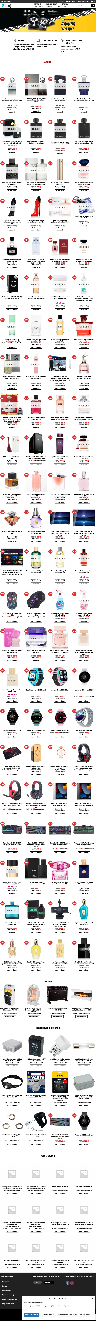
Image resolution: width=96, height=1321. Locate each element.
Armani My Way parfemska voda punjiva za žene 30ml (84, 184)
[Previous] (4, 20)
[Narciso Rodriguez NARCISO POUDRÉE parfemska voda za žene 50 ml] (84, 638)
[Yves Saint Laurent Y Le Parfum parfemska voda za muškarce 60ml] (84, 949)
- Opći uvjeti (5, 1282)
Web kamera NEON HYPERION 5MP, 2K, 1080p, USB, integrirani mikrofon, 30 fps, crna (60, 925)
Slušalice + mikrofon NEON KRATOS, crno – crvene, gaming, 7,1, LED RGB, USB (36, 806)
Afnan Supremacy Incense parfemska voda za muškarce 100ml (12, 100)
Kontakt (73, 1)
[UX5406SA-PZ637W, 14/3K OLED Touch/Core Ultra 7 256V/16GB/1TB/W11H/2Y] (36, 1210)
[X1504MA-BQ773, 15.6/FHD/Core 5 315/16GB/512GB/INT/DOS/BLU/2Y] (60, 1210)
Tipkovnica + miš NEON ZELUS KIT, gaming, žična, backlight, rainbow (12, 844)
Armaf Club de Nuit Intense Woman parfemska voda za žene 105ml (12, 142)
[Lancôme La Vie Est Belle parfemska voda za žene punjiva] (60, 481)
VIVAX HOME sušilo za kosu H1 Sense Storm (36, 1262)
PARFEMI (37, 9)
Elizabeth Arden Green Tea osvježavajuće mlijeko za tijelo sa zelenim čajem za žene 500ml (84, 299)
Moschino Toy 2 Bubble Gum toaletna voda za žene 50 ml (12, 652)
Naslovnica (61, 1)
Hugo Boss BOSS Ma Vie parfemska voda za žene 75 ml (36, 378)
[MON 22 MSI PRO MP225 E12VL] (12, 1248)
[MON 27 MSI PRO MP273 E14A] (84, 1174)
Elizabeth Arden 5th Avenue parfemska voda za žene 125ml (36, 298)
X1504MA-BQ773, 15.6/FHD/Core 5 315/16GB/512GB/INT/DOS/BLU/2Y (60, 1224)
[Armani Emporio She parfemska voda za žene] (60, 170)
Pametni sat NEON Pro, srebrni (84, 731)
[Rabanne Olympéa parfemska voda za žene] (60, 754)
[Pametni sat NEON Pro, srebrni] (84, 718)
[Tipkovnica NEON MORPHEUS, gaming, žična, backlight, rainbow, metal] (36, 830)
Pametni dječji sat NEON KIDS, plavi (36, 690)
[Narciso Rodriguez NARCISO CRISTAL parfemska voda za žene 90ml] (60, 638)
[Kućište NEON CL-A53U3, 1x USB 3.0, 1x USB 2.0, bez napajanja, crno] (36, 444)
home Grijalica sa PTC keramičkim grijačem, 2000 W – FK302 (36, 1009)
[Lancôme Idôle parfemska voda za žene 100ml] (36, 481)
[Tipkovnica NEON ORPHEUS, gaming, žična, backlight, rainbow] (60, 830)
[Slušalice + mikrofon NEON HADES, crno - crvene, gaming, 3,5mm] (84, 754)
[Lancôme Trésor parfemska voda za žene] (12, 519)
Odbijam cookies (48, 1315)
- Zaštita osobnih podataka (9, 1300)
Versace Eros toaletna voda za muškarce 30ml (12, 924)
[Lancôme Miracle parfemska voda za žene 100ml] (84, 481)
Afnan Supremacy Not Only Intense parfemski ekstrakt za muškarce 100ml (36, 100)
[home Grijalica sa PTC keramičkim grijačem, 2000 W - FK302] (36, 995)
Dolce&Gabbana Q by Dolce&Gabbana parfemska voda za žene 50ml (60, 261)
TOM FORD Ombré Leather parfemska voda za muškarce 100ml (36, 883)
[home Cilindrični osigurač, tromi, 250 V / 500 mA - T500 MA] (84, 1046)
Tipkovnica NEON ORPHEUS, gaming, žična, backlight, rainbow (60, 844)
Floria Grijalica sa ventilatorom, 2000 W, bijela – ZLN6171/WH (60, 1009)
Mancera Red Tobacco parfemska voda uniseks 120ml (84, 572)
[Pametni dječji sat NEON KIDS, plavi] (36, 677)
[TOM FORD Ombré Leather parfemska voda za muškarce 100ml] (36, 869)
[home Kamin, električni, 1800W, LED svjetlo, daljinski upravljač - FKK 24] (12, 995)
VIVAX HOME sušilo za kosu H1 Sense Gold (84, 1262)
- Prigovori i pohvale (7, 1304)
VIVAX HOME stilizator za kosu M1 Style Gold (60, 1262)
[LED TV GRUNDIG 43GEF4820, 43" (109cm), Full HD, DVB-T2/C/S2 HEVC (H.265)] (84, 519)
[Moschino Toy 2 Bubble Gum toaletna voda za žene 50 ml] (12, 638)
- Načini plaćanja (6, 1291)
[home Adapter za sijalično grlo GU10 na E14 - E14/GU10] (60, 1046)
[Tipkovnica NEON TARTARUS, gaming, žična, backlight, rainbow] (84, 830)
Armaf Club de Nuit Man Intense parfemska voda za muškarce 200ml (60, 143)
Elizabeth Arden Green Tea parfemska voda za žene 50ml (12, 340)
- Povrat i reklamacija (7, 1295)
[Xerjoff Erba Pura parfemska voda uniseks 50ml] (84, 910)
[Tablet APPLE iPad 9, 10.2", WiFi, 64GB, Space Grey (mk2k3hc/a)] (84, 791)
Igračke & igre (61, 6)
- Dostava (4, 1286)
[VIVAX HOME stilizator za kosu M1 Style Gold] (60, 1248)
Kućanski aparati (51, 4)
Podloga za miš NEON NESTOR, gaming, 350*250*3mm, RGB (12, 767)
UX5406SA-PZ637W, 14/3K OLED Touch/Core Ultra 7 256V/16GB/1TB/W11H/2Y (36, 1225)
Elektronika (37, 4)
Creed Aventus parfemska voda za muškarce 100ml (12, 261)
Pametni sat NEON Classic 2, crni (12, 731)
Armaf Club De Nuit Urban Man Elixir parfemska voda (12, 184)
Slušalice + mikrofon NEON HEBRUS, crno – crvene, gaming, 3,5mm (12, 805)
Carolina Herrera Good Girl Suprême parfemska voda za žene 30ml (12, 222)
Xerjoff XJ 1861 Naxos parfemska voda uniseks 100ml (36, 963)
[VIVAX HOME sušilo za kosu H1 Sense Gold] (84, 1248)
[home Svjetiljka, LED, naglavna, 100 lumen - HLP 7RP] (12, 1082)
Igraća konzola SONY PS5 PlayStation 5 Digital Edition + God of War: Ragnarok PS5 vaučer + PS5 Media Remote (60, 379)
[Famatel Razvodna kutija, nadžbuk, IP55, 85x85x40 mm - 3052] (12, 1046)
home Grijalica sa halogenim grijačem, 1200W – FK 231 (84, 1009)
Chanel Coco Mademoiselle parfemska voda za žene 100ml (60, 221)
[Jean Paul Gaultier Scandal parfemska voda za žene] (84, 364)
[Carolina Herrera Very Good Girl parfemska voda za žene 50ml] (36, 207)
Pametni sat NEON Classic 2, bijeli (84, 690)
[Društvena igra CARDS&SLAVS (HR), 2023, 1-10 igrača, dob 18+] (12, 284)
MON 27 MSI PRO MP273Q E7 (60, 1187)
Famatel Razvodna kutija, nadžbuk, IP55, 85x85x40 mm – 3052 (12, 1060)
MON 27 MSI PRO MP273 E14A (84, 1187)
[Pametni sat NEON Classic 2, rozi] (60, 718)
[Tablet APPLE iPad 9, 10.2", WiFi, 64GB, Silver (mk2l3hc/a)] (60, 791)
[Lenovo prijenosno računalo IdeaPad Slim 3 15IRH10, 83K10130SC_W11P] (12, 1174)
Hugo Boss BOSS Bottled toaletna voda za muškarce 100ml (12, 378)
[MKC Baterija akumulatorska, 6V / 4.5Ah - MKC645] (36, 1046)
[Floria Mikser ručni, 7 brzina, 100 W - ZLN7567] (36, 1122)
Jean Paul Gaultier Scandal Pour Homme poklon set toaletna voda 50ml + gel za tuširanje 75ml (12, 419)
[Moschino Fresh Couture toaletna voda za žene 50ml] (60, 600)
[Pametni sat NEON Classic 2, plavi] (36, 718)
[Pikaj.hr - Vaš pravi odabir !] (15, 5)
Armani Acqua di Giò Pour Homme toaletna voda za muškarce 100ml (36, 184)
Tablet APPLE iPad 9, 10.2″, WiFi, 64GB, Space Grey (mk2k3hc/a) (84, 805)
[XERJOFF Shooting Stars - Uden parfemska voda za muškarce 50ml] (12, 949)
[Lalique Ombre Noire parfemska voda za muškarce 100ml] (12, 481)
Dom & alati (38, 6)
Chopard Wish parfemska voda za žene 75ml (84, 217)
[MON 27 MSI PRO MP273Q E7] (60, 1174)
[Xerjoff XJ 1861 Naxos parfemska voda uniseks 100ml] (36, 949)
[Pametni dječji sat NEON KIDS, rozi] (60, 677)
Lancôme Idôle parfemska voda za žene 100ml (36, 495)
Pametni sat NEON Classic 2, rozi (60, 731)
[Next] (91, 20)
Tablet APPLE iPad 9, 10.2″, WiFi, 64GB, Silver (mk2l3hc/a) (60, 805)
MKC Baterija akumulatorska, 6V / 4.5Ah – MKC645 (36, 1060)
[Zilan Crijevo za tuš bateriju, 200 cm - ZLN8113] (12, 1122)
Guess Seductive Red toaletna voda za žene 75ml (84, 340)
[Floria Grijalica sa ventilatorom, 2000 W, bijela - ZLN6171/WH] (60, 995)
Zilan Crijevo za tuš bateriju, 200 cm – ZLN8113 (12, 1136)
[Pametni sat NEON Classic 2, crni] (12, 718)
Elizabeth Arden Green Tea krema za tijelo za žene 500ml (60, 298)
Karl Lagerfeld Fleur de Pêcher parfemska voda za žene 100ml (60, 419)
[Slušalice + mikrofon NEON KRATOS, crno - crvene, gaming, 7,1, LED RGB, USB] (36, 791)
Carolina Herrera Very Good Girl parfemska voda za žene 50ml (36, 221)
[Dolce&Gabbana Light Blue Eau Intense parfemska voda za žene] (36, 247)
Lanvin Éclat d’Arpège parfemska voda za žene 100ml (36, 533)
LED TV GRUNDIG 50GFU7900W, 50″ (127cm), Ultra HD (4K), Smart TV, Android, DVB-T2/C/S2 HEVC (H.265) (12, 573)
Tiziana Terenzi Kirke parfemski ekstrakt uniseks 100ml (12, 883)
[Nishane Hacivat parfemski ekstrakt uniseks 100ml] (12, 677)
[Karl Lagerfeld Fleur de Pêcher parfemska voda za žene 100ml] (60, 405)
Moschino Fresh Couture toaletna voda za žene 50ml (60, 614)
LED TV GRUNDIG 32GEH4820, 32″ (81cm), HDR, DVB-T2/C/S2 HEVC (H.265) (60, 534)
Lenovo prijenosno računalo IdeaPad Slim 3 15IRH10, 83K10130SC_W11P (12, 1188)
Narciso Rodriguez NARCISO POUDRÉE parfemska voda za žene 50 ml (84, 653)
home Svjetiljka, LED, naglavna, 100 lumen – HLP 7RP (12, 1096)
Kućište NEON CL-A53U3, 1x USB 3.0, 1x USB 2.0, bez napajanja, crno (36, 458)
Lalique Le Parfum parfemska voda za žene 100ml (83, 458)
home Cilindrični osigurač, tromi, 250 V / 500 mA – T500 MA (84, 1060)
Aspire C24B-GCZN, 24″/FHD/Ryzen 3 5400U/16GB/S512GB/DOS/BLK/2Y (36, 1188)
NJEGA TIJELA (48, 9)
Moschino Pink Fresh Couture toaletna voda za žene (84, 614)
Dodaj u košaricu (84, 153)
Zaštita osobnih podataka (64, 1306)
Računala (65, 4)
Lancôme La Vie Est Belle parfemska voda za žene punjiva (60, 495)
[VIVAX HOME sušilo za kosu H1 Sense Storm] (36, 1248)
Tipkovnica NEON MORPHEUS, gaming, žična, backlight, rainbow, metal (36, 845)
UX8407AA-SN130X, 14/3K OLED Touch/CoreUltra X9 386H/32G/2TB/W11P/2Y (12, 1225)
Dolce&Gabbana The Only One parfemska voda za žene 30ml (84, 261)
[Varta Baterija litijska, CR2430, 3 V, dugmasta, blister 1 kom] (36, 1082)
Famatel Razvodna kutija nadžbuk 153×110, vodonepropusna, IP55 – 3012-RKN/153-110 (84, 1097)
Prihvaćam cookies (31, 1315)
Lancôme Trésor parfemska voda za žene (12, 533)
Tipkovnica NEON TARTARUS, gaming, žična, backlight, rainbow (84, 844)
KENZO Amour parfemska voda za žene (12, 458)
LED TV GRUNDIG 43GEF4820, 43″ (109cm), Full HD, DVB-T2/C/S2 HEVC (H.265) (84, 534)
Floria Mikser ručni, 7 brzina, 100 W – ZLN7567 (36, 1136)
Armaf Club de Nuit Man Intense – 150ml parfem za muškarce (36, 142)
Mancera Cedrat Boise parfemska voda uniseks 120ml (60, 572)
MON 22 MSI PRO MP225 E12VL (12, 1261)
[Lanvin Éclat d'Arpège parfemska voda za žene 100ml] (36, 519)
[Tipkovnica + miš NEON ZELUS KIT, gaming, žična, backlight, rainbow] (12, 830)
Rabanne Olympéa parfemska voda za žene (59, 767)
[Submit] (93, 5)
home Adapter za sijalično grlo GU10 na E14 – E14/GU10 (60, 1060)
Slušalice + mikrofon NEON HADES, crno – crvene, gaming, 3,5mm (84, 767)
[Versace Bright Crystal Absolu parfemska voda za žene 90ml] (60, 869)
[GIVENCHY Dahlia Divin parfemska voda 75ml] (60, 326)
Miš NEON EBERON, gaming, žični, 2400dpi (36, 614)
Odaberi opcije (12, 191)
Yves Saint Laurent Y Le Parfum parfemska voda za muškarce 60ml (84, 963)
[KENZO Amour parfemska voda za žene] (12, 444)
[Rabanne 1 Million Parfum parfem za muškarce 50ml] (36, 754)
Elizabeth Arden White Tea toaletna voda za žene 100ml (36, 340)
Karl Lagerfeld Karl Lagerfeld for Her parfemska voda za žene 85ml (83, 419)
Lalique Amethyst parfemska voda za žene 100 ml (60, 458)
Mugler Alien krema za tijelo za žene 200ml (36, 652)
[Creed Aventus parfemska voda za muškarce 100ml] (12, 247)
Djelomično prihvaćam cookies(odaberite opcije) (75, 1315)
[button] (92, 1299)
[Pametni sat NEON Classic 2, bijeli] (84, 677)
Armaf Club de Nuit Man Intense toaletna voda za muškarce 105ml (84, 142)
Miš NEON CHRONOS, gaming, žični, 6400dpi (12, 614)
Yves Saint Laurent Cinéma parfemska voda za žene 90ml (60, 963)
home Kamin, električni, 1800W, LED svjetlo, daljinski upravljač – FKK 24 (12, 1009)
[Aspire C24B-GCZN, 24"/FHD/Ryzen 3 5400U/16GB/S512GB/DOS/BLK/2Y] (36, 1174)
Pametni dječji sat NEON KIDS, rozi (60, 690)
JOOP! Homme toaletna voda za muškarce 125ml (36, 419)
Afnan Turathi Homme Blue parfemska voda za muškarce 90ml (84, 100)
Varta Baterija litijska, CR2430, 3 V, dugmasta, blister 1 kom (36, 1096)
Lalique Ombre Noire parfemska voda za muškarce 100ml (12, 495)
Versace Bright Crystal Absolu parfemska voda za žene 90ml (60, 883)
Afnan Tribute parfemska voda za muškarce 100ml (60, 100)
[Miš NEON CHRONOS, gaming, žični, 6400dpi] (12, 600)
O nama (68, 1)
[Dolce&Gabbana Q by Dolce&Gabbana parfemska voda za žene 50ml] (60, 247)
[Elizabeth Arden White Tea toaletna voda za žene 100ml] (36, 326)
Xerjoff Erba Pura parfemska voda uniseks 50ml (84, 924)
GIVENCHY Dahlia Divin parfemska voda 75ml (60, 340)
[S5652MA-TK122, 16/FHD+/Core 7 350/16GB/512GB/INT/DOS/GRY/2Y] (84, 1210)
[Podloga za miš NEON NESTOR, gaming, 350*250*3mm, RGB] (12, 754)
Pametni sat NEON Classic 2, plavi (36, 731)
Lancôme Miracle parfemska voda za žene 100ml (84, 495)
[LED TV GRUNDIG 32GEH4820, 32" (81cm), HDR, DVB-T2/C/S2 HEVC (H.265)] (60, 519)
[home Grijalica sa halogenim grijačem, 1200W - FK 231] (84, 995)
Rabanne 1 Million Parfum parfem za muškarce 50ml (36, 767)
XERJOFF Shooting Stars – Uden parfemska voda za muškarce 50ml (12, 963)
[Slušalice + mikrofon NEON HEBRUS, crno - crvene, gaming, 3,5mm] (12, 791)
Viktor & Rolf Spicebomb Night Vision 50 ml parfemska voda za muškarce (36, 925)
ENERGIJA (49, 6)
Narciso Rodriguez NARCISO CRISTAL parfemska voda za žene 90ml (60, 652)
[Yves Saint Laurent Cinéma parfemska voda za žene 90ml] (60, 949)
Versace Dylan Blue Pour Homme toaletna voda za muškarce (84, 883)
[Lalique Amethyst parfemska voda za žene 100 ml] (60, 444)
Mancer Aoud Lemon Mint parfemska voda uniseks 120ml (36, 572)
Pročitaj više (12, 112)
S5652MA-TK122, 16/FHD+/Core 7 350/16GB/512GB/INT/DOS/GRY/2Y (84, 1224)
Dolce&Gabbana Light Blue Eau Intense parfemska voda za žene (36, 261)
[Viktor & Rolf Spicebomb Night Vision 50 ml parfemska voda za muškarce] (36, 910)
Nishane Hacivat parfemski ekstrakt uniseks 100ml (12, 691)
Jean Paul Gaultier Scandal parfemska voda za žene (84, 378)
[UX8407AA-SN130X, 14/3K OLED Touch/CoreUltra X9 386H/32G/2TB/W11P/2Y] (12, 1210)
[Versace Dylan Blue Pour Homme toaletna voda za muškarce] (84, 869)
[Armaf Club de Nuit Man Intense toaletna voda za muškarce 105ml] (84, 129)
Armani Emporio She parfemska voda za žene (60, 184)
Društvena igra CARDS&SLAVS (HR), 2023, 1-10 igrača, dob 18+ (12, 298)
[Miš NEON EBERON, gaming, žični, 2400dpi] (36, 600)
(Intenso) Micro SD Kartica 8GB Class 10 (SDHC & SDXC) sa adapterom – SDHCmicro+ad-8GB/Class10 (60, 1098)
